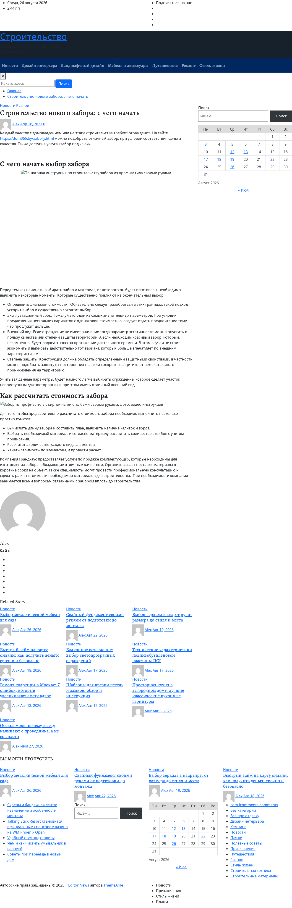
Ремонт (189, 65)
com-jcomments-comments (254, 804)
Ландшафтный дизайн (82, 65)
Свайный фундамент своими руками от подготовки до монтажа (95, 620)
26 (232, 166)
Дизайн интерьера (39, 65)
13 (246, 151)
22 (272, 159)
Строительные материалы (254, 876)
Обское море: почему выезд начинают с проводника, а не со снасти (29, 731)
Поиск (63, 83)
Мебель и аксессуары (128, 65)
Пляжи (236, 837)
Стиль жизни (212, 65)
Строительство (33, 36)
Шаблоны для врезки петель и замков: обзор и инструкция (94, 690)
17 (206, 159)
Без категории (243, 810)
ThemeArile (113, 885)
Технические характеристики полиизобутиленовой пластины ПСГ (162, 655)
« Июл (243, 190)
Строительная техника (250, 870)
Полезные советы (246, 843)
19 (232, 159)
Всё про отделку (244, 815)
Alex (15, 123)
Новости (10, 65)
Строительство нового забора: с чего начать (47, 96)
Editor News (78, 885)
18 (219, 159)
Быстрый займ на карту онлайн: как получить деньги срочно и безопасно (29, 655)
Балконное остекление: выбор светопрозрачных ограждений (90, 655)
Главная (14, 90)
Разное (236, 859)
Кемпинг (238, 826)
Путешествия (165, 65)
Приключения (243, 848)
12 (232, 151)
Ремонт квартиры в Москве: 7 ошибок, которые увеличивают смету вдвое (30, 690)
